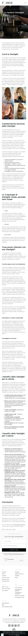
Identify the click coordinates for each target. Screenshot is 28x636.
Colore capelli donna (14, 9)
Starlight (17, 575)
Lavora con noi (5, 577)
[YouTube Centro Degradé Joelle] (18, 625)
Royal (16, 577)
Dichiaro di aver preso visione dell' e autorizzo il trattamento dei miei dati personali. (14, 554)
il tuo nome (7, 541)
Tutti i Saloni (5, 590)
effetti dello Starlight (19, 524)
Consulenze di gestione (18, 590)
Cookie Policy (7, 622)
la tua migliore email (10, 545)
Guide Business (5, 603)
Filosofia (4, 572)
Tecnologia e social (19, 597)
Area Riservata (5, 581)
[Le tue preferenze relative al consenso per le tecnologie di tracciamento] (2, 635)
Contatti (4, 575)
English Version (16, 621)
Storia (3, 573)
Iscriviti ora (14, 549)
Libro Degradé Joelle (7, 606)
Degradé (17, 572)
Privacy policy (23, 621)
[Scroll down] (14, 19)
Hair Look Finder (6, 588)
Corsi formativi (18, 587)
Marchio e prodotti (19, 595)
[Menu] (25, 2)
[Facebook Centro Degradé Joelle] (9, 625)
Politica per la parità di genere (17, 622)
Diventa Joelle (5, 579)
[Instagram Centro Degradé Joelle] (12, 625)
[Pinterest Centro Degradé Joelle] (15, 625)
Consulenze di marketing (18, 593)
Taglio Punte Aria (19, 573)
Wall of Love (5, 586)
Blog (3, 604)
